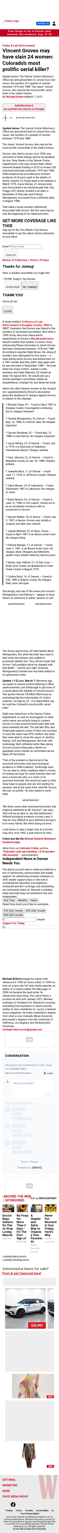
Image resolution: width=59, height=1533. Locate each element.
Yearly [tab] (33, 900)
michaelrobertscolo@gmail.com (22, 1029)
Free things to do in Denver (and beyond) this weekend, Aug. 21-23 (29, 33)
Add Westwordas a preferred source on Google (24, 107)
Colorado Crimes (29, 848)
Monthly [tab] (22, 900)
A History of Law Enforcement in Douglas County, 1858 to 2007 (27, 325)
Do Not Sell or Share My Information (29, 1528)
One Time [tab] (9, 900)
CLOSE (8, 311)
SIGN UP (11, 255)
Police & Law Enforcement (18, 45)
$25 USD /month (35, 910)
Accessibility (42, 1510)
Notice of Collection (14, 260)
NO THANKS (30, 287)
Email (6, 246)
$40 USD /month (13, 915)
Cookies (29, 1510)
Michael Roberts (16, 96)
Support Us (43, 23)
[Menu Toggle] (2, 24)
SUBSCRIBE (13, 287)
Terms (34, 260)
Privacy (44, 260)
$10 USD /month (13, 910)
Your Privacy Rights (29, 1514)
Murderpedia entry (42, 338)
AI (53, 1510)
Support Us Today (13, 923)
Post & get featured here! (21, 1273)
